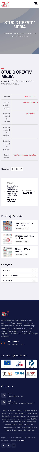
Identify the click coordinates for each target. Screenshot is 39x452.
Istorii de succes (20, 275)
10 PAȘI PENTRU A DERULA (22, 250)
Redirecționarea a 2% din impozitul (24, 224)
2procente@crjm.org (15, 396)
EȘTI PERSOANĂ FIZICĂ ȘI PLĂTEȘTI (24, 237)
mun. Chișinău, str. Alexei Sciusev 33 (21, 403)
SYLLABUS (27, 193)
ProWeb (22, 440)
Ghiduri (20, 270)
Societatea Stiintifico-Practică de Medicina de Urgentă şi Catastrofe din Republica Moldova (12, 194)
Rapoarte (20, 280)
